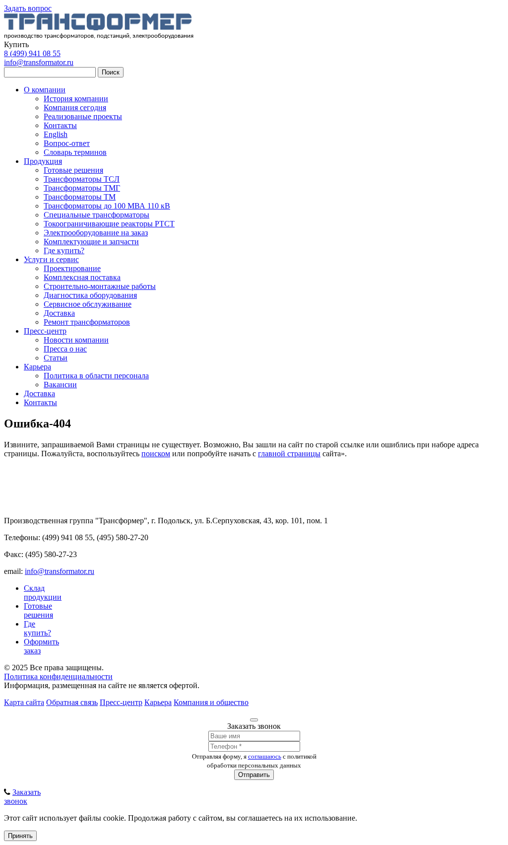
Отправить (254, 774)
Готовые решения (73, 170)
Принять (20, 836)
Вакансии (60, 384)
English (55, 134)
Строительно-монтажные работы (100, 286)
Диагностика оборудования (90, 295)
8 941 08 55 (32, 53)
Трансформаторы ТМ (80, 197)
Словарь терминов (75, 152)
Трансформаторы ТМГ (82, 188)
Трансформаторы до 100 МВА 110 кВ (107, 206)
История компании (76, 98)
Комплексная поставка (82, 277)
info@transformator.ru (38, 62)
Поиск (111, 72)
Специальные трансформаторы (96, 215)
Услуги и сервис (51, 259)
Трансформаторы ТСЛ (82, 179)
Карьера (37, 366)
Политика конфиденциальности (58, 676)
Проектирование (72, 268)
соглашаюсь (264, 756)
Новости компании (76, 340)
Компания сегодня (75, 107)
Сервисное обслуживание (87, 304)
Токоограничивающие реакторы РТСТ (109, 223)
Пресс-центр (45, 331)
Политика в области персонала (96, 375)
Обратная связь (72, 702)
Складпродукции (43, 592)
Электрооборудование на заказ (96, 232)
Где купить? (64, 250)
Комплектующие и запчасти (91, 241)
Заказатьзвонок (22, 796)
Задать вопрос (28, 8)
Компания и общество (211, 702)
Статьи (55, 357)
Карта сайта (24, 702)
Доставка (59, 313)
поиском (155, 453)
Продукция (43, 161)
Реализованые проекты (83, 116)
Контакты (60, 125)
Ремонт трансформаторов (87, 322)
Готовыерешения (38, 610)
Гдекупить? (37, 628)
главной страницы (289, 453)
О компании (44, 89)
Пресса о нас (65, 349)
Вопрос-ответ (67, 143)
